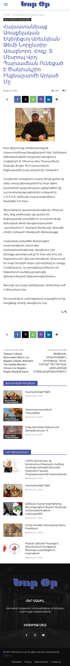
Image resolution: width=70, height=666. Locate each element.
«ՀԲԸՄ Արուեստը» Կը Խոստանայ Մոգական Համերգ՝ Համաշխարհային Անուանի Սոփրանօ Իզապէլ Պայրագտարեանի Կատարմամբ (46, 467)
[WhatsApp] (33, 99)
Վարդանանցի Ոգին (37, 391)
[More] (56, 99)
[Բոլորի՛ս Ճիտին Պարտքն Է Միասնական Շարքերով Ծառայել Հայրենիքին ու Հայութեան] (12, 548)
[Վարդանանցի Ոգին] (12, 397)
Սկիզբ (6, 14)
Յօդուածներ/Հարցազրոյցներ (29, 14)
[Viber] (41, 99)
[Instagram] (35, 635)
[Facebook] (17, 99)
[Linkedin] (48, 99)
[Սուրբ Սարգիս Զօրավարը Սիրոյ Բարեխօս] (12, 530)
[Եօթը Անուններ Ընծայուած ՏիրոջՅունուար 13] (12, 432)
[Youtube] (43, 635)
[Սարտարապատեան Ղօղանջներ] (12, 414)
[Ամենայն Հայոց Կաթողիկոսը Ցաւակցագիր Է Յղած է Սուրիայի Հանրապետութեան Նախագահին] (12, 508)
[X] (25, 99)
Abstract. (7, 655)
